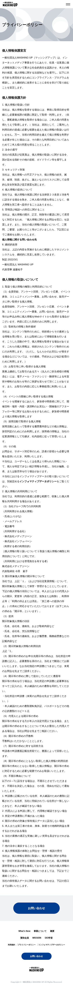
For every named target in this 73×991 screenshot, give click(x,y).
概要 (52, 931)
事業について (40, 931)
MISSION (36, 938)
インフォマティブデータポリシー (38, 481)
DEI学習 (49, 938)
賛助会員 (24, 938)
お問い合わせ (36, 908)
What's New (24, 931)
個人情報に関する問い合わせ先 (19, 239)
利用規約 (11, 945)
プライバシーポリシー (27, 945)
